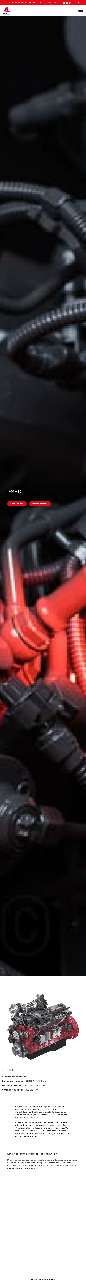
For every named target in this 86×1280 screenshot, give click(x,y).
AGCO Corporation (37, 2)
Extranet (52, 2)
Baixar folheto (40, 504)
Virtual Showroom (17, 2)
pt (79, 2)
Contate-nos (17, 504)
